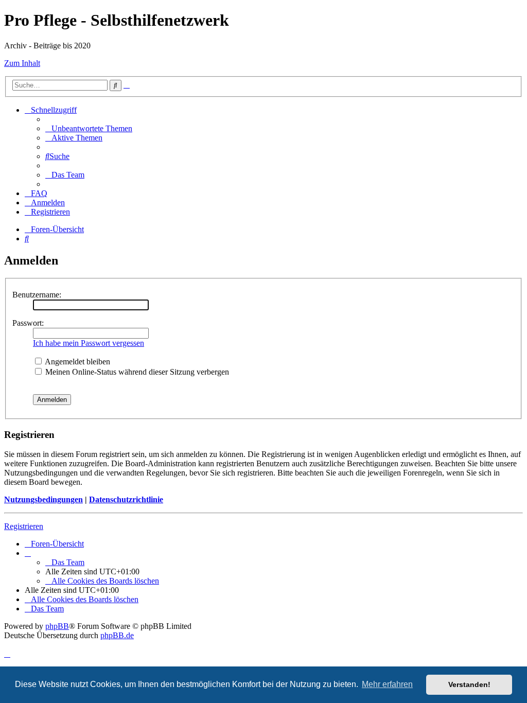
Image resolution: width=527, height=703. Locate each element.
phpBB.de (117, 635)
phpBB (57, 626)
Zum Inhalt (22, 63)
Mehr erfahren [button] (387, 684)
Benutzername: (36, 294)
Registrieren (23, 526)
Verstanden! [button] (469, 684)
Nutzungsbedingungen (43, 499)
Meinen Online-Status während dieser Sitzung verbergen (136, 371)
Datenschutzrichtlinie (126, 499)
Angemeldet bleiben (76, 361)
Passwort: (28, 323)
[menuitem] (88, 128)
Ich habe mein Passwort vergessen (88, 343)
